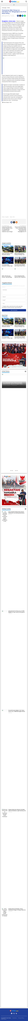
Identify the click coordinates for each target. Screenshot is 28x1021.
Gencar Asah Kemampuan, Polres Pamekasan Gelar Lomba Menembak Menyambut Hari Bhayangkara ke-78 (20, 228)
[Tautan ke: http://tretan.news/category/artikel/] (25, 371)
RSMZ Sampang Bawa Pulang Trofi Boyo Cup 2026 (19, 254)
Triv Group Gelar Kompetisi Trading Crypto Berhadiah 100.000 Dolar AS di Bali (7, 265)
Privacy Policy (21, 1017)
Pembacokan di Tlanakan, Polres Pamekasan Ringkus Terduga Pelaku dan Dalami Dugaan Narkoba (17, 909)
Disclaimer (14, 1017)
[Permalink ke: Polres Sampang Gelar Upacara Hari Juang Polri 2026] (20, 271)
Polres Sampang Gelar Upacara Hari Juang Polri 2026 (20, 276)
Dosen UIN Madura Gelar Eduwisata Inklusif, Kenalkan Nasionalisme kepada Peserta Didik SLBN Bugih (7, 254)
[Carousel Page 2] (12, 470)
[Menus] (2, 1)
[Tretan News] (14, 1)
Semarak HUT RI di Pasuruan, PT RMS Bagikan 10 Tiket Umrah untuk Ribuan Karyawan (16, 611)
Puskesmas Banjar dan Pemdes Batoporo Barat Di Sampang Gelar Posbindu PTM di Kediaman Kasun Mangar (7, 228)
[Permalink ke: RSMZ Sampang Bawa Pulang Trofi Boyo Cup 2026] (20, 249)
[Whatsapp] (25, 16)
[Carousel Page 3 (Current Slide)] (14, 470)
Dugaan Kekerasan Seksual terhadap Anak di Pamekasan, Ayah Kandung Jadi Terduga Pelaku (17, 810)
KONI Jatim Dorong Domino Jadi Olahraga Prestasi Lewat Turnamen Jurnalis (7, 276)
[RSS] (16, 222)
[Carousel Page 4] (15, 470)
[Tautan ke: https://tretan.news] (25, 509)
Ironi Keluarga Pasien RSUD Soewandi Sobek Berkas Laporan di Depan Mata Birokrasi (12, 383)
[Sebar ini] (18, 16)
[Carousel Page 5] (17, 470)
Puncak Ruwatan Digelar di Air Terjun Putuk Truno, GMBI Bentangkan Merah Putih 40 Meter (20, 265)
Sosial (5, 16)
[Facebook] (11, 222)
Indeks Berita (3, 1019)
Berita (3, 16)
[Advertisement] (14, 158)
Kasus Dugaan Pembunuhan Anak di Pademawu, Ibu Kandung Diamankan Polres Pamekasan (16, 512)
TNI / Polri (8, 16)
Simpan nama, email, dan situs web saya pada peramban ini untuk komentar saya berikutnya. (12, 307)
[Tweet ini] (20, 16)
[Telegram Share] (22, 16)
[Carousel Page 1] (11, 470)
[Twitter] (14, 222)
